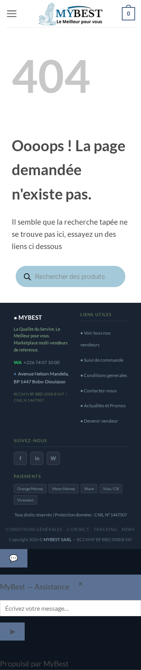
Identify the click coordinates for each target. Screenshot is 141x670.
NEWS (128, 529)
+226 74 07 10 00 (42, 362)
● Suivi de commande (101, 360)
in (37, 458)
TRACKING (105, 529)
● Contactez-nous (98, 391)
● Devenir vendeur (99, 421)
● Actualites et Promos (103, 405)
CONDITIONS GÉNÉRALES (34, 529)
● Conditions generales (103, 375)
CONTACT (78, 529)
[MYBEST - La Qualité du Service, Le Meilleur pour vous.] (70, 14)
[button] (11, 13)
